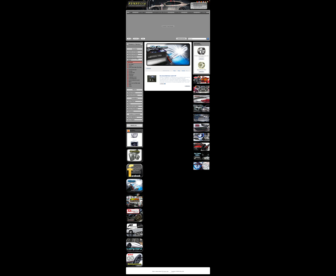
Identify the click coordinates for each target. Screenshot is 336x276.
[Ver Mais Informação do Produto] (163, 84)
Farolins (130, 71)
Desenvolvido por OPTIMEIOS (168, 272)
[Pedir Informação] (187, 86)
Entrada (183, 70)
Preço (179, 70)
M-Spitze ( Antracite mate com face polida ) (201, 56)
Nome (174, 70)
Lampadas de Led (132, 77)
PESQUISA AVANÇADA (181, 38)
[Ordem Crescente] (186, 70)
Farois (130, 65)
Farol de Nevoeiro (133, 69)
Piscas (130, 81)
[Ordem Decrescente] (188, 70)
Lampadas (131, 75)
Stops (130, 84)
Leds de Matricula (132, 78)
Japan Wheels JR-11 (201, 69)
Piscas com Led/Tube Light (134, 83)
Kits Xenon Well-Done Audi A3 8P (168, 75)
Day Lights (131, 64)
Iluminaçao (131, 74)
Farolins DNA (132, 72)
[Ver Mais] (152, 78)
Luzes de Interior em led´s (134, 80)
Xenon (130, 86)
